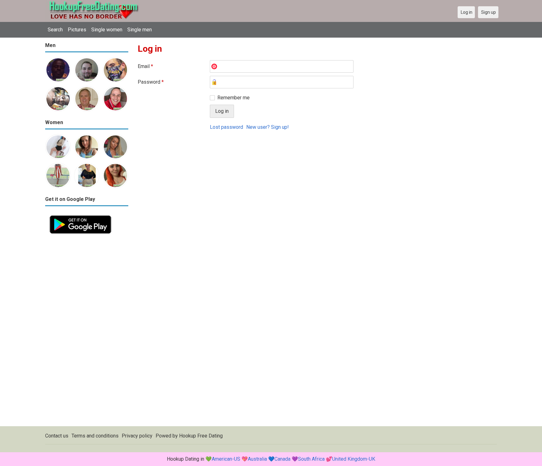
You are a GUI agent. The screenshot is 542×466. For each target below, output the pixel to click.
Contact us (56, 436)
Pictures (77, 30)
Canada (282, 459)
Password (151, 82)
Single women (106, 30)
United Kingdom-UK (353, 459)
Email (145, 66)
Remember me (233, 98)
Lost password (226, 127)
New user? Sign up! (267, 127)
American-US (226, 459)
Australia (257, 459)
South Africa (311, 459)
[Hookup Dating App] (80, 214)
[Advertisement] (86, 332)
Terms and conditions (95, 436)
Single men (139, 30)
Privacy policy (137, 436)
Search (55, 30)
